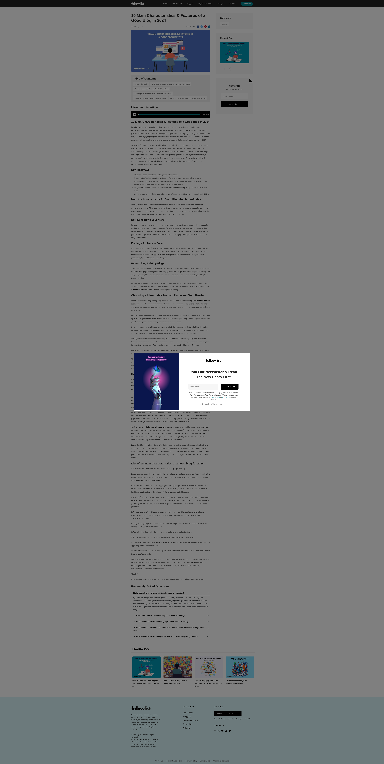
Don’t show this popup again (214, 404)
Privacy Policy (215, 397)
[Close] (245, 357)
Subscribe (228, 386)
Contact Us (226, 397)
